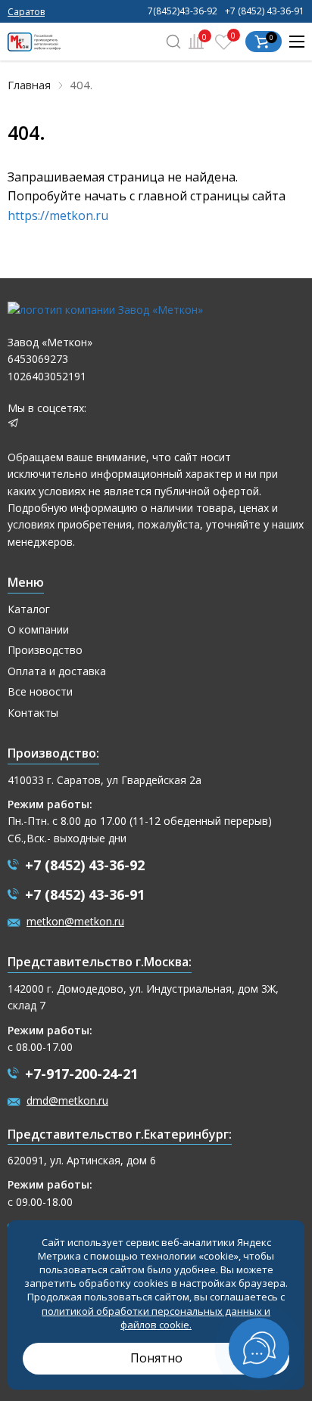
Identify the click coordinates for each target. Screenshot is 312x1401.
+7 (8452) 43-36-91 (264, 11)
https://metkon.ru (58, 215)
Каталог (29, 609)
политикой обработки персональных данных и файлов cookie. (156, 1317)
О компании (38, 629)
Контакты (33, 712)
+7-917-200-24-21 (81, 1074)
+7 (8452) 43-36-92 (85, 865)
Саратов (26, 11)
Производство (45, 650)
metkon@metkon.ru (75, 921)
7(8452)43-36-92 (182, 11)
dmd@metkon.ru (67, 1100)
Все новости (40, 691)
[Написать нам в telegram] (13, 424)
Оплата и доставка (57, 671)
